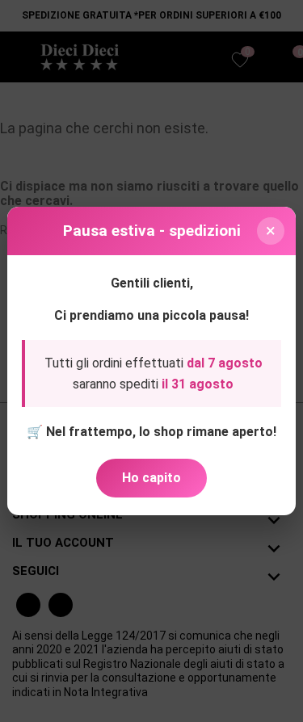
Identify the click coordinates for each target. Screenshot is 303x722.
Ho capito (151, 477)
